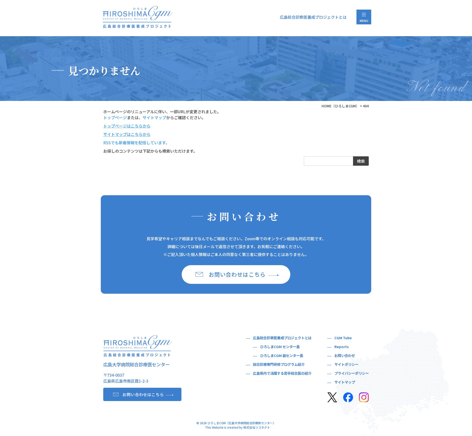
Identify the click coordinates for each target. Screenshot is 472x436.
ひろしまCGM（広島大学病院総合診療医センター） (241, 423)
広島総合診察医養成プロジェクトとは (313, 17)
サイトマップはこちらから (126, 134)
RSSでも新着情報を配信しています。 (136, 142)
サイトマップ (154, 117)
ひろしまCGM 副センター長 (281, 355)
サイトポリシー (346, 364)
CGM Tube (343, 337)
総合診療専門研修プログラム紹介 (279, 364)
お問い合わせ (344, 355)
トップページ (115, 117)
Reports (341, 346)
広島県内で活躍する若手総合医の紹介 (282, 373)
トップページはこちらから (126, 126)
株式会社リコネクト (256, 427)
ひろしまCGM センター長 (280, 346)
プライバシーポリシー (351, 373)
